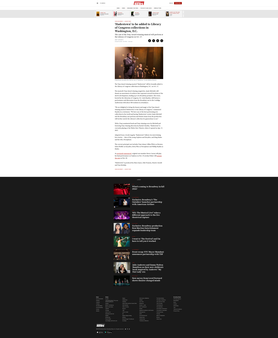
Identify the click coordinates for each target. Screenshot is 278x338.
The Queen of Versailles (161, 310)
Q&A (133, 262)
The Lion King (159, 303)
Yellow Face (159, 319)
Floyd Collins (108, 319)
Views (123, 8)
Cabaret (107, 308)
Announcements (99, 298)
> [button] (183, 13)
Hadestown (128, 21)
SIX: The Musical (142, 306)
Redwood (141, 303)
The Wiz (158, 313)
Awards (97, 310)
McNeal (124, 317)
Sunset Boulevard (143, 315)
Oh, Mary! (124, 320)
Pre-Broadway (99, 305)
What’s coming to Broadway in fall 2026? (148, 187)
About (174, 302)
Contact (175, 304)
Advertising (175, 305)
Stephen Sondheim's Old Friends (146, 310)
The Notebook (159, 305)
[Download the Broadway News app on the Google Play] (108, 332)
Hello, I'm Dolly (125, 306)
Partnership (135, 197)
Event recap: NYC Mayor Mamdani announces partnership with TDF (148, 253)
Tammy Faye (142, 319)
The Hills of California (161, 299)
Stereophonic (142, 312)
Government (135, 249)
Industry (98, 300)
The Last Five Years (160, 301)
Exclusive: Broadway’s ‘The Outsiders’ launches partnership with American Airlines (147, 202)
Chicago (107, 310)
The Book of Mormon (144, 320)
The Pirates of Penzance (161, 308)
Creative (98, 302)
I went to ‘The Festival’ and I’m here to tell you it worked (146, 240)
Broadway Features (132, 8)
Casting (97, 304)
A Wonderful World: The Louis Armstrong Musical (111, 301)
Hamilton (124, 301)
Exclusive (134, 223)
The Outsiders (159, 306)
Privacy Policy (176, 310)
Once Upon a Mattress (144, 298)
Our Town (141, 301)
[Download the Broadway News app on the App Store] (100, 332)
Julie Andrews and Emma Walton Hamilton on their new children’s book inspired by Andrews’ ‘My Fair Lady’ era (147, 268)
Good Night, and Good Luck (111, 320)
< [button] (94, 13)
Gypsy (123, 298)
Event (133, 236)
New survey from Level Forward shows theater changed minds (147, 279)
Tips (174, 307)
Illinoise (124, 308)
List (133, 184)
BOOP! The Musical (109, 305)
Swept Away (142, 317)
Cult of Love (108, 312)
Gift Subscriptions (177, 298)
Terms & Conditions (177, 309)
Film (133, 210)
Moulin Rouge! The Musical (128, 319)
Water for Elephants (160, 315)
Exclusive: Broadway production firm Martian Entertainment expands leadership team (147, 228)
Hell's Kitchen (125, 305)
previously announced (124, 154)
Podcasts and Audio (146, 8)
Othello (141, 299)
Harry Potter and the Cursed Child (129, 303)
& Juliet (107, 298)
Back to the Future (109, 306)
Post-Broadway (99, 307)
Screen (97, 309)
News (118, 8)
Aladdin (107, 303)
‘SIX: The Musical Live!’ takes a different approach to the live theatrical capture (146, 215)
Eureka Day (107, 317)
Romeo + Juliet (142, 305)
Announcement (119, 21)
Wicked (158, 317)
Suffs (140, 313)
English (106, 315)
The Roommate (159, 312)
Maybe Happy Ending (127, 315)
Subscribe (178, 3)
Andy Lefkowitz (119, 39)
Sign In (171, 3)
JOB (123, 310)
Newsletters (157, 8)
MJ (123, 313)
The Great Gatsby (160, 298)
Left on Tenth (125, 312)
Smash (140, 308)
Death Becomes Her (109, 313)
